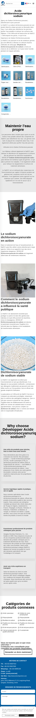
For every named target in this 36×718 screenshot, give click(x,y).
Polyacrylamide (7, 617)
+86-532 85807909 (10, 666)
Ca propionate (24, 630)
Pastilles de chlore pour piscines (10, 623)
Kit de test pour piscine (10, 627)
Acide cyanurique (8, 613)
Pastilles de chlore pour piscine (27, 623)
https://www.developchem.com (17, 676)
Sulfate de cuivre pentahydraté (25, 614)
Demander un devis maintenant (18, 652)
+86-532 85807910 (10, 664)
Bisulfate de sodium (9, 620)
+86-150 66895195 (15, 669)
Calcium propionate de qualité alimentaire (10, 631)
